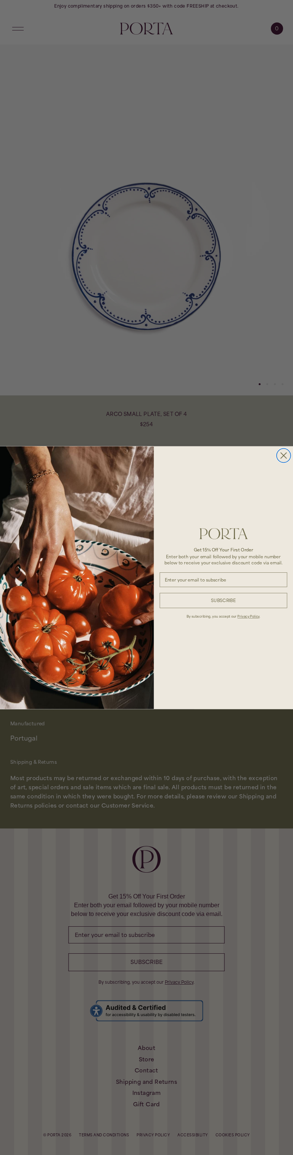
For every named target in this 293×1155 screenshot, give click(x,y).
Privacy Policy (248, 616)
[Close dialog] (284, 455)
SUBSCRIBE (223, 600)
